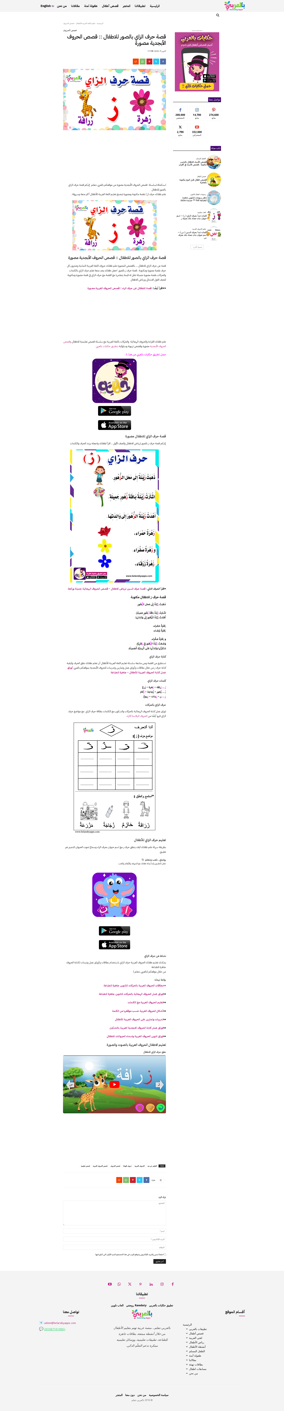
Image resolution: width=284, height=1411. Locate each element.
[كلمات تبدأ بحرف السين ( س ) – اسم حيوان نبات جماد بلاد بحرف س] (214, 233)
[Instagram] (162, 1285)
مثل (180, 108)
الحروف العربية (140, 1166)
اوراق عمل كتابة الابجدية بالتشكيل (136, 1028)
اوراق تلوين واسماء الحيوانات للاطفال (135, 1036)
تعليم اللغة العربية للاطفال (85, 23)
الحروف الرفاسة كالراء (136, 716)
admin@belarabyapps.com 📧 (57, 1323)
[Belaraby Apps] (234, 6)
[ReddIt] (136, 61)
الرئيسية (100, 23)
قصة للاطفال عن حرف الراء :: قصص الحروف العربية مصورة (119, 288)
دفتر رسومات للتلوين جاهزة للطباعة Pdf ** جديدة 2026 (193, 199)
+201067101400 (54, 1329)
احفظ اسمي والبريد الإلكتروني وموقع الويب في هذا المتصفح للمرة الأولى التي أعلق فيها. (129, 1254)
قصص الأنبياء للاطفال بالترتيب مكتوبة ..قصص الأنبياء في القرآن (193, 163)
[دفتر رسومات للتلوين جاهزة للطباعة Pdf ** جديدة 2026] (214, 197)
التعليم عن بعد (152, 1166)
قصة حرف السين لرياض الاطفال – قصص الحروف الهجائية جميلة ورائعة (106, 589)
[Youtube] (109, 1285)
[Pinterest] (149, 61)
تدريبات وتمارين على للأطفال (139, 1019)
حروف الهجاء (127, 1166)
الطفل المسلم (201, 158)
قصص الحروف (68, 23)
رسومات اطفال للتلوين (198, 194)
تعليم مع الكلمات (145, 1002)
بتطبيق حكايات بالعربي (107, 346)
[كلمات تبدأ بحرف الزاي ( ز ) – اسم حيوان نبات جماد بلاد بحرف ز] (214, 216)
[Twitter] (156, 61)
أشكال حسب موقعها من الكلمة (137, 1011)
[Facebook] (163, 61)
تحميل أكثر (198, 247)
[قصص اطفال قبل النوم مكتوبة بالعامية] (214, 180)
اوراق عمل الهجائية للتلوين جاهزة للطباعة (131, 994)
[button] (217, 15)
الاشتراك (197, 125)
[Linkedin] (151, 1285)
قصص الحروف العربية (100, 1166)
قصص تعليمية (85, 1166)
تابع (197, 108)
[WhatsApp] (143, 61)
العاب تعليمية (201, 212)
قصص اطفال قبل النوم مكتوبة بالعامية (193, 181)
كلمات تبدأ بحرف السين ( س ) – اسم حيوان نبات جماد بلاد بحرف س (192, 235)
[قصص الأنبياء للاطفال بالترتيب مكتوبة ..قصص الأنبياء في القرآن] (214, 162)
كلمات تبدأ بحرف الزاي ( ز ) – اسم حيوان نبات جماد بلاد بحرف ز (192, 217)
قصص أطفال (201, 176)
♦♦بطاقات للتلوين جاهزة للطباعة (135, 985)
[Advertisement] (114, 158)
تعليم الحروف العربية (199, 229)
